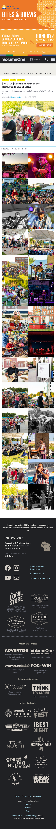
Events (15, 73)
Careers (37, 796)
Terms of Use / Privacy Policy (24, 815)
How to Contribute (37, 574)
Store (28, 811)
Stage (13, 80)
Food (23, 73)
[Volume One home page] (15, 60)
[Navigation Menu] (53, 59)
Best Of (48, 73)
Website (28, 807)
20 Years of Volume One (40, 578)
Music (6, 80)
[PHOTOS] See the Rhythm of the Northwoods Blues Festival (21, 85)
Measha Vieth (15, 97)
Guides (39, 73)
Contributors (27, 796)
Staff (17, 796)
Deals (30, 73)
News (6, 73)
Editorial (28, 804)
